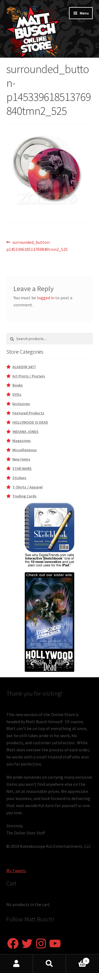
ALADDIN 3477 (24, 366)
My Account (16, 963)
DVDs (16, 394)
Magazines (21, 440)
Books (17, 385)
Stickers (19, 477)
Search (49, 963)
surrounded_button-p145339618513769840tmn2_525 (37, 245)
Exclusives (21, 403)
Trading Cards (24, 496)
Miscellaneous (24, 449)
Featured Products (28, 413)
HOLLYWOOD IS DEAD (30, 422)
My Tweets (16, 870)
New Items (21, 459)
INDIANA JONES (25, 431)
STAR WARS (22, 468)
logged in (45, 297)
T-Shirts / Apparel (27, 487)
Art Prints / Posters (28, 376)
